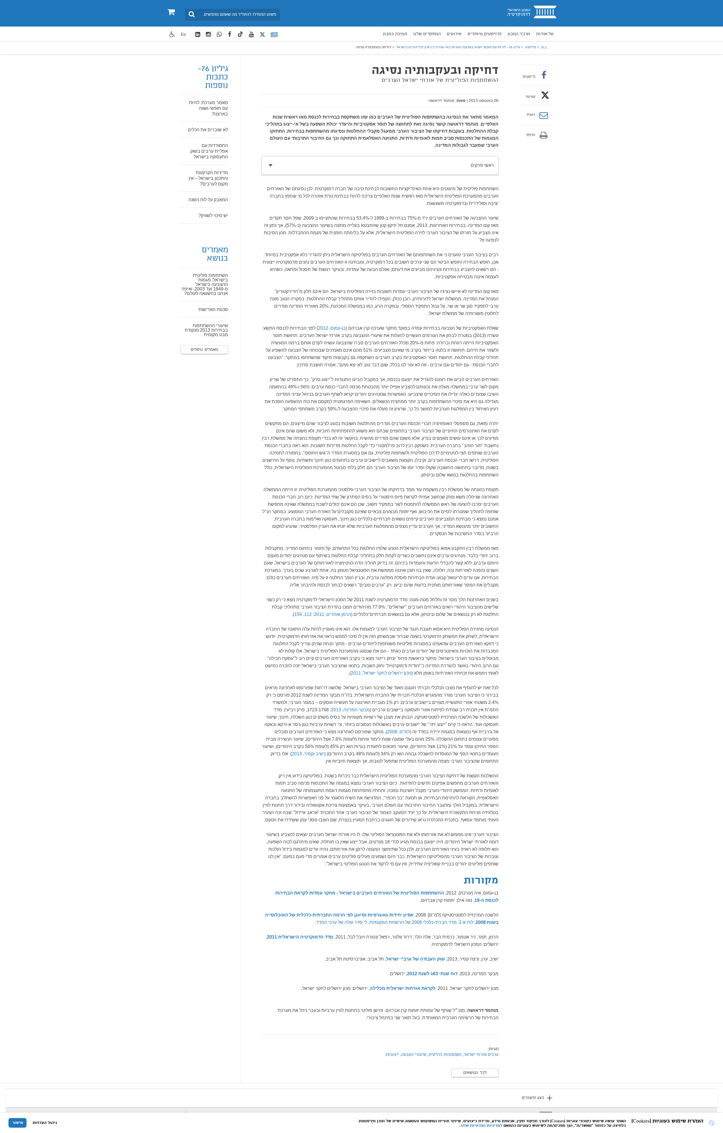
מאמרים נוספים (204, 350)
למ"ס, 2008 (398, 731)
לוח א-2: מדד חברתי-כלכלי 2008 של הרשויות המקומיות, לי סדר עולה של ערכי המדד (394, 922)
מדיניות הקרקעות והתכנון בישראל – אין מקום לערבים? (208, 178)
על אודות (545, 34)
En (183, 34)
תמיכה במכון (395, 34)
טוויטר (530, 97)
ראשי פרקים (482, 165)
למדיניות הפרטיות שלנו (481, 1125)
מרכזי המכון (519, 34)
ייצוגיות (392, 1055)
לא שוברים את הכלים (208, 129)
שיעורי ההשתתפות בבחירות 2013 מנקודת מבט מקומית (206, 330)
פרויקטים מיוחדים (484, 34)
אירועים (454, 34)
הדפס (530, 135)
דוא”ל (530, 115)
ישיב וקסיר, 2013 (308, 753)
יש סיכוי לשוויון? (213, 215)
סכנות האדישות (213, 309)
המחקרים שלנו (427, 34)
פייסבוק (529, 77)
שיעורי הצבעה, (412, 1055)
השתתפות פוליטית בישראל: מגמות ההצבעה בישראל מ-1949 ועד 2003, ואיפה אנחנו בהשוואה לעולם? (205, 284)
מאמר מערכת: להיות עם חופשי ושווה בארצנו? (208, 108)
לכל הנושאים (475, 1073)
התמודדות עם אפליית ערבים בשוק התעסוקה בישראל (209, 151)
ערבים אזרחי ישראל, (480, 1055)
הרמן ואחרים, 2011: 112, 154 (322, 614)
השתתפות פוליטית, (443, 1055)
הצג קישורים (533, 1098)
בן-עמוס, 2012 (332, 328)
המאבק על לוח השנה (208, 199)
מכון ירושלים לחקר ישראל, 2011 (381, 673)
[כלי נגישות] (172, 34)
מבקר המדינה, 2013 (350, 709)
